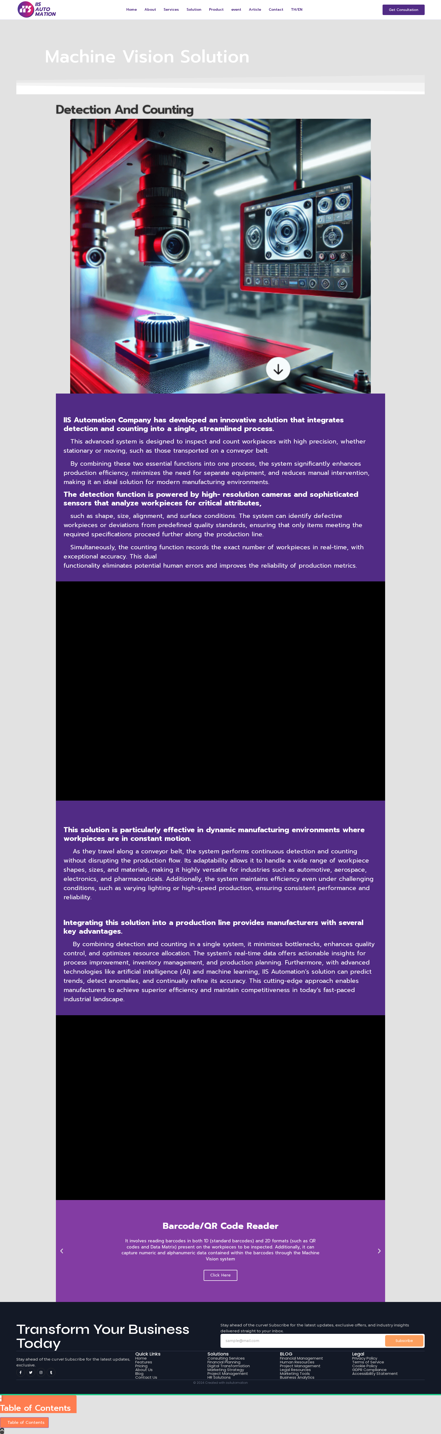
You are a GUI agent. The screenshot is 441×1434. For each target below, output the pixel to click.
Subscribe (404, 1340)
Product (216, 9)
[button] (61, 1251)
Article (255, 9)
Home (131, 9)
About (150, 9)
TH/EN (296, 9)
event (236, 9)
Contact (276, 9)
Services (171, 9)
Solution (194, 9)
